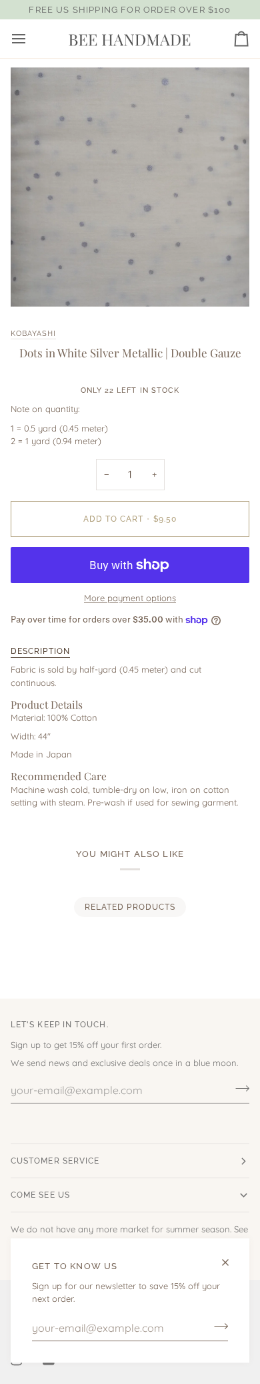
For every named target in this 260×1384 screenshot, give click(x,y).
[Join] (217, 1326)
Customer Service (55, 1161)
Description (40, 651)
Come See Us (40, 1195)
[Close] (231, 1262)
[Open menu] (31, 38)
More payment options (130, 597)
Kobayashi (33, 333)
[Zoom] (35, 281)
